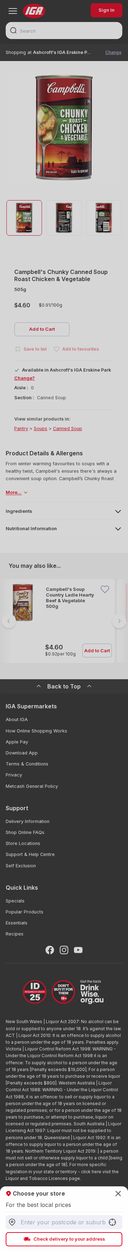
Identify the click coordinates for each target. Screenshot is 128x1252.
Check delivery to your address (69, 1239)
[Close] (64, 626)
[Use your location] (112, 1222)
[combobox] (64, 1222)
